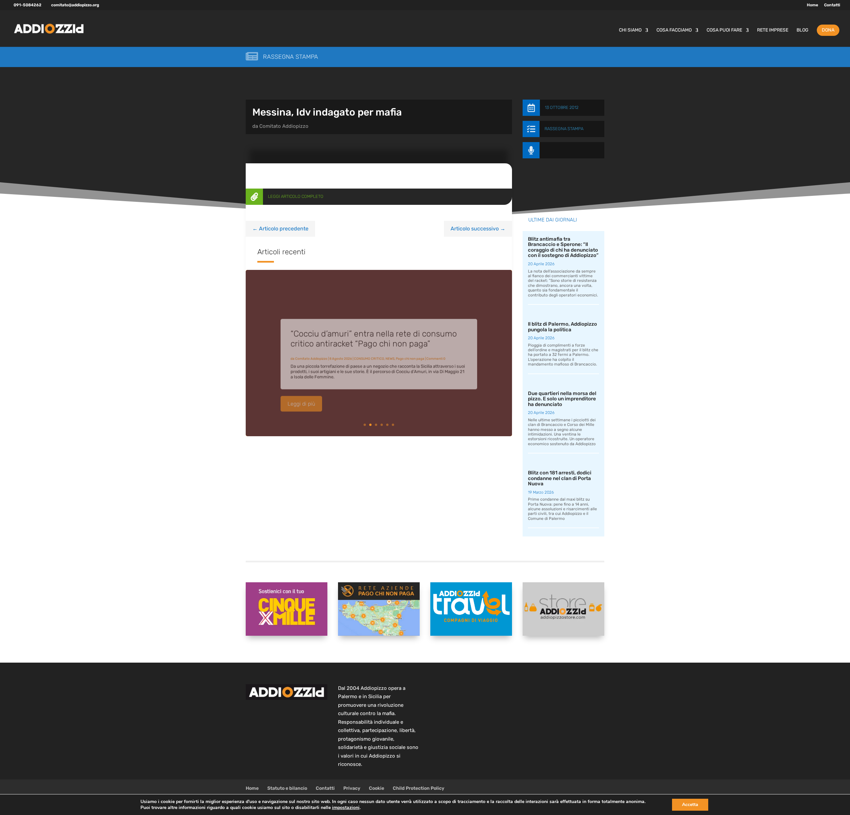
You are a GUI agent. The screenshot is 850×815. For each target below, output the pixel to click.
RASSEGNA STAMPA (564, 128)
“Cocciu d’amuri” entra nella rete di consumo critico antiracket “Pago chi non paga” (374, 332)
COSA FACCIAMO (674, 30)
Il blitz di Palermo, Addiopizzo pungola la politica (562, 327)
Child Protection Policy (418, 788)
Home (812, 5)
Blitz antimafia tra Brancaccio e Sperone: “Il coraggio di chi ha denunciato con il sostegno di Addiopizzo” (563, 247)
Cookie (376, 788)
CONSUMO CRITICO (369, 352)
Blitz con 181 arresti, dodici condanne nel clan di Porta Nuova (559, 478)
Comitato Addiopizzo (283, 126)
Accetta (690, 804)
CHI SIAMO (630, 30)
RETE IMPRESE (772, 30)
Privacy (351, 788)
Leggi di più (301, 397)
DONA (828, 30)
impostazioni (346, 808)
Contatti (832, 5)
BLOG (802, 30)
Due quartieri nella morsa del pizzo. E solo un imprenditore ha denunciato (562, 398)
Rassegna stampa (290, 56)
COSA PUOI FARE (724, 30)
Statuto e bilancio (287, 788)
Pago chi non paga (410, 352)
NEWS (389, 352)
